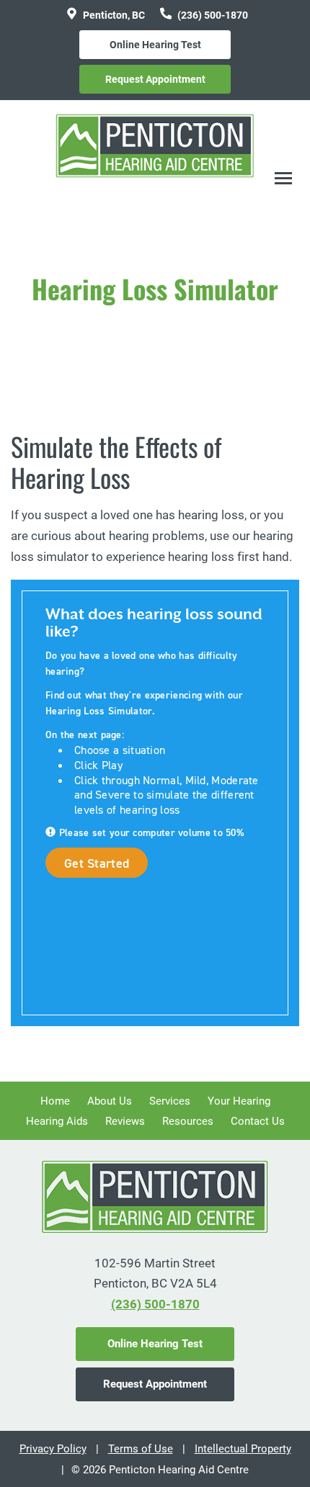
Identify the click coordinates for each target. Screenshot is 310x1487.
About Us (109, 1101)
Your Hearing (239, 1101)
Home (55, 1101)
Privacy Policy (53, 1448)
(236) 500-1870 (211, 15)
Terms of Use (140, 1448)
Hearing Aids (57, 1121)
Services (169, 1101)
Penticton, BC (113, 15)
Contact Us (258, 1121)
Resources (187, 1121)
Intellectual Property (243, 1448)
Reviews (125, 1121)
